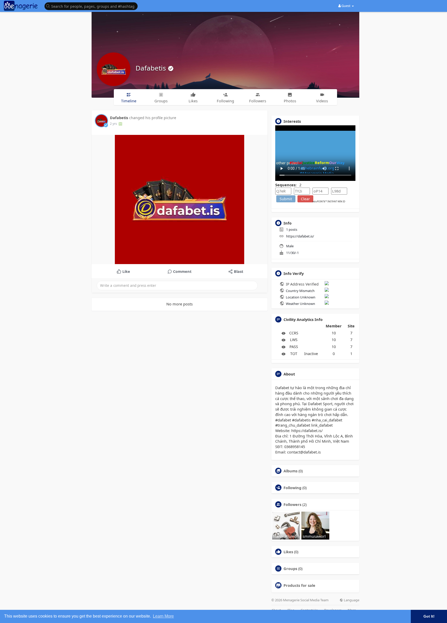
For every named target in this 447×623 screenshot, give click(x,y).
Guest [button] (346, 5)
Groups (290, 568)
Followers (292, 504)
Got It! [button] (429, 616)
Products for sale (299, 585)
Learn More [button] (163, 616)
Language (351, 600)
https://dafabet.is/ (300, 236)
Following (292, 488)
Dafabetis (152, 68)
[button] (92, 6)
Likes (288, 552)
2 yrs (113, 123)
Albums (290, 471)
